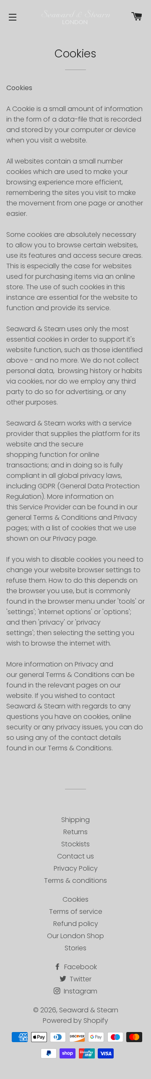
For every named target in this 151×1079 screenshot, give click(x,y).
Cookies (75, 899)
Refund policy (75, 924)
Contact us (75, 856)
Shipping (75, 820)
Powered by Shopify (75, 1020)
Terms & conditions (75, 880)
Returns (75, 832)
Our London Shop (75, 936)
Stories (75, 948)
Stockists (75, 844)
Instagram (79, 991)
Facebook (79, 967)
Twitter (79, 979)
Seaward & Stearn (88, 1010)
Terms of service (75, 911)
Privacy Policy (76, 868)
